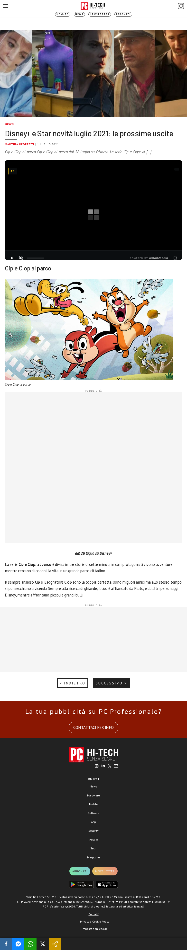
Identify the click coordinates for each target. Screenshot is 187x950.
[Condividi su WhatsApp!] (30, 944)
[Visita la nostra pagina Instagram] (97, 766)
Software (93, 813)
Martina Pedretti (19, 144)
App (93, 822)
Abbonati (123, 14)
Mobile (93, 804)
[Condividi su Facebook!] (6, 944)
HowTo (93, 839)
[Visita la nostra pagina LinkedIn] (103, 766)
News (79, 14)
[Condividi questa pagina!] (55, 944)
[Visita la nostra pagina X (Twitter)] (110, 766)
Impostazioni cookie (94, 929)
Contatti (93, 914)
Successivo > (111, 683)
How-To (62, 14)
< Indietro (72, 683)
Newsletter (100, 14)
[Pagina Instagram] (181, 6)
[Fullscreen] (175, 258)
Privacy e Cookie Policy (94, 921)
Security (93, 830)
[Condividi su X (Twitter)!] (43, 944)
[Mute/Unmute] (21, 258)
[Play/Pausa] (12, 258)
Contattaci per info (93, 727)
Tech (93, 848)
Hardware (93, 795)
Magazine (93, 857)
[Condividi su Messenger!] (18, 944)
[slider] (35, 258)
